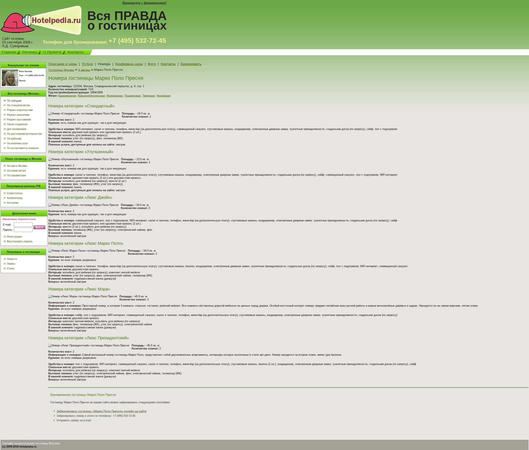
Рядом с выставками (19, 119)
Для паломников (16, 129)
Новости (12, 259)
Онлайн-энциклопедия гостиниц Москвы (31, 443)
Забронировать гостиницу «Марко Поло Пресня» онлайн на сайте (102, 411)
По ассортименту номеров (22, 148)
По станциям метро (18, 105)
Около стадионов (17, 124)
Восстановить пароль (19, 241)
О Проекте (52, 52)
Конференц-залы (129, 64)
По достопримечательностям (24, 133)
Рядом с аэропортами (20, 110)
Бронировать (191, 64)
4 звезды (84, 70)
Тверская (148, 95)
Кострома (12, 202)
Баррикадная (67, 95)
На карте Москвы (17, 165)
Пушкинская (132, 95)
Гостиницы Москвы (61, 70)
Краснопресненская (91, 95)
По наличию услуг (17, 143)
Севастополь (15, 193)
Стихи (10, 268)
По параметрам (16, 175)
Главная (9, 52)
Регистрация (14, 236)
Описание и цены (62, 64)
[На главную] (41, 33)
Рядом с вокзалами (18, 114)
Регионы (29, 52)
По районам (14, 138)
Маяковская (115, 95)
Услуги (87, 64)
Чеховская (163, 95)
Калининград (14, 198)
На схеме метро (16, 170)
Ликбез (11, 263)
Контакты (75, 52)
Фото (152, 64)
